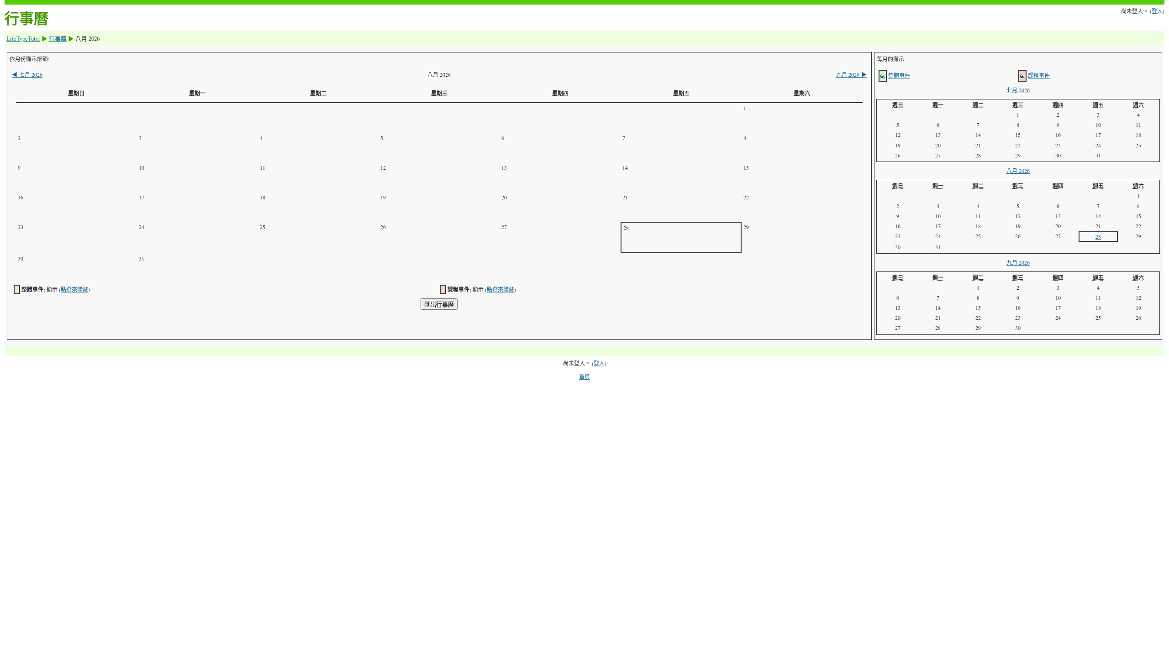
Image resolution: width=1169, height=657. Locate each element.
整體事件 (899, 75)
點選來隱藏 (74, 289)
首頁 (584, 376)
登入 (1157, 11)
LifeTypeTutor (23, 38)
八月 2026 (1018, 170)
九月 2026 (851, 74)
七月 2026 (27, 74)
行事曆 (58, 38)
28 (1098, 236)
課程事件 (1039, 75)
